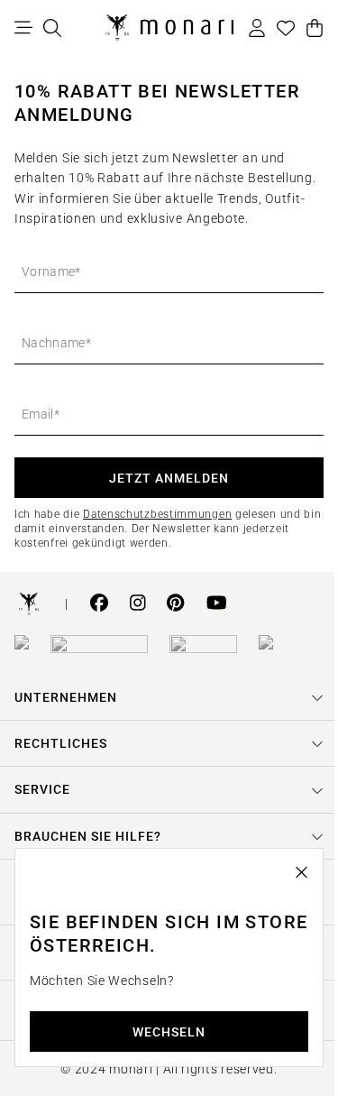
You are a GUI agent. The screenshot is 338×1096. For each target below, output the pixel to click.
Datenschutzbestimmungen (157, 514)
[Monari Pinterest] (175, 605)
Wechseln (162, 1032)
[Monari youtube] (216, 605)
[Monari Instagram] (138, 605)
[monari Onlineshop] (169, 28)
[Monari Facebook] (99, 605)
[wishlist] (286, 28)
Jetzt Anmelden (169, 478)
